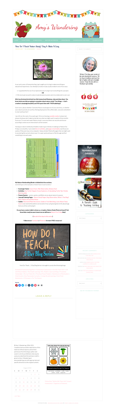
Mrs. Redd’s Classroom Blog (49, 272)
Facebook (35, 220)
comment (39, 49)
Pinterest (43, 220)
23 (35, 386)
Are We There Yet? (58, 269)
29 (31, 390)
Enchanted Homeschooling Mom (25, 269)
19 (20, 386)
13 (23, 382)
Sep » (19, 396)
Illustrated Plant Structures (31, 201)
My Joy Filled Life (29, 274)
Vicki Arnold (19, 276)
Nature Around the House (30, 199)
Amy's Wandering (57, 24)
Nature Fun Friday (56, 212)
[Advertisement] (40, 5)
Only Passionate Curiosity (32, 276)
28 (27, 390)
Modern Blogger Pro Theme (55, 403)
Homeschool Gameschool (43, 269)
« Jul (15, 396)
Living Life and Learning (48, 276)
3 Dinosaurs (27, 278)
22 (31, 386)
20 (23, 386)
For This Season (37, 278)
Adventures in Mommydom (60, 274)
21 (27, 386)
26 (20, 390)
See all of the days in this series (42, 216)
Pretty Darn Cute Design (71, 403)
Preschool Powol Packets (43, 274)
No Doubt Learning (34, 272)
